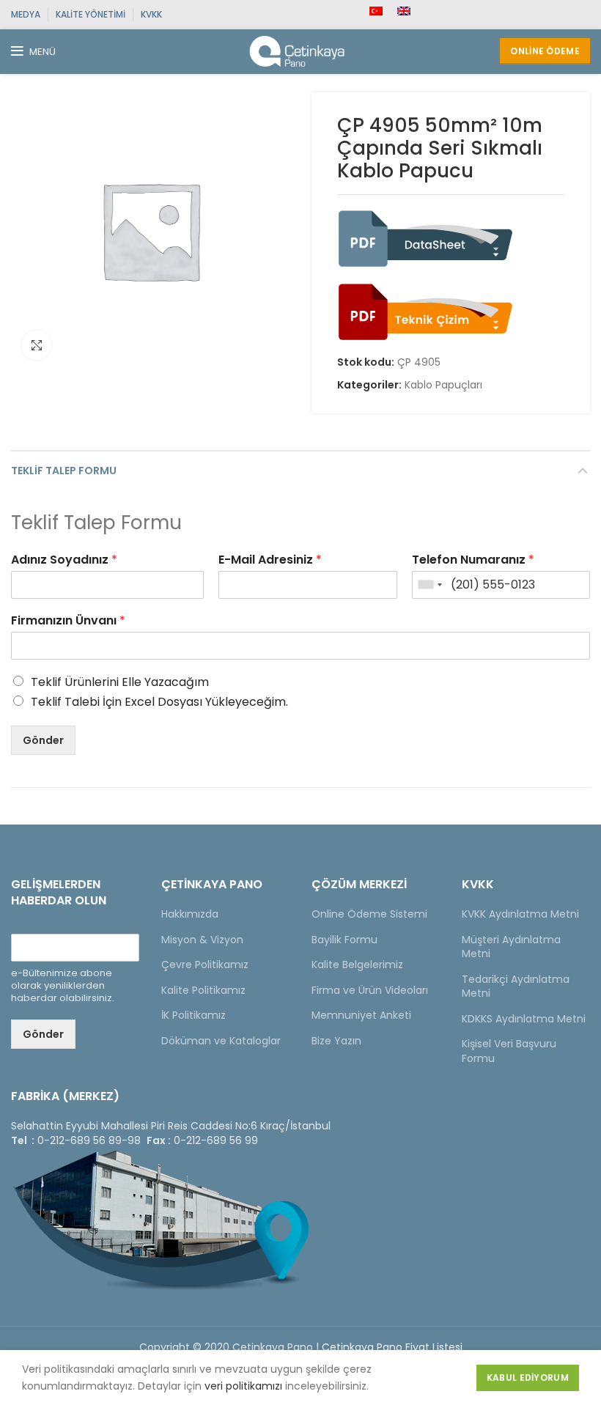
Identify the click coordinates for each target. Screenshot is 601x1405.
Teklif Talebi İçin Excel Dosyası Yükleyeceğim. (159, 701)
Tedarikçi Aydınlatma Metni (515, 986)
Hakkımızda (189, 914)
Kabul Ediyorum (528, 1377)
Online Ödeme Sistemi (369, 914)
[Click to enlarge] (36, 345)
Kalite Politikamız (203, 990)
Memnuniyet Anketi (361, 1015)
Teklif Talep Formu (64, 470)
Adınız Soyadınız (64, 560)
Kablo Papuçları (443, 385)
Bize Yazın (336, 1040)
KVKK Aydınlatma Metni (520, 914)
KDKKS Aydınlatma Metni (524, 1018)
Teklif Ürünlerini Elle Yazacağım (120, 682)
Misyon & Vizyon (202, 939)
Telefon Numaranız (473, 560)
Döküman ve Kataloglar (221, 1040)
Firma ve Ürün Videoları (369, 990)
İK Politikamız (193, 1015)
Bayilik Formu (344, 939)
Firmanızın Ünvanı (68, 621)
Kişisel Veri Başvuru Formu (509, 1051)
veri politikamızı (243, 1386)
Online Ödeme (545, 51)
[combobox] (429, 585)
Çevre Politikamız (204, 964)
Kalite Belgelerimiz (357, 964)
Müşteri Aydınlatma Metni (511, 947)
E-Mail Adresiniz (270, 560)
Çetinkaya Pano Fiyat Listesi (392, 1347)
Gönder (43, 740)
